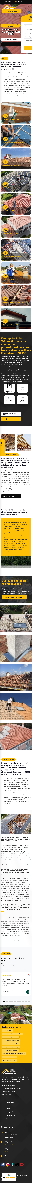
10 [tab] (29, 1001)
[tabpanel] (16, 984)
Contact (8, 1118)
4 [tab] (12, 1001)
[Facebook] (3, 1165)
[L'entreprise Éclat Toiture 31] (9, 6)
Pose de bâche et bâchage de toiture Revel (14, 1053)
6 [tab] (18, 1001)
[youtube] (22, 1165)
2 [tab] (7, 1001)
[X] (17, 1165)
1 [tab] (4, 1001)
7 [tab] (20, 1001)
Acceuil (8, 1108)
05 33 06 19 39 (7, 1)
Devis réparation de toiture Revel (11, 1047)
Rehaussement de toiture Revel (10, 1037)
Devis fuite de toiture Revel (9, 1057)
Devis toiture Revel (7, 1030)
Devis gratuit (9, 1112)
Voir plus (15, 940)
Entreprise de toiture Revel (9, 1060)
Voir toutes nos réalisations (14, 597)
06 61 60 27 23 (19, 1)
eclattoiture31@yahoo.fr (12, 1158)
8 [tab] (23, 1001)
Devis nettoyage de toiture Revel (11, 1043)
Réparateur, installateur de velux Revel (12, 1034)
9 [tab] (26, 1001)
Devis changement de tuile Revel (11, 1040)
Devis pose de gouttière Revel (10, 1050)
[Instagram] (8, 1165)
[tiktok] (12, 1165)
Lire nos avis (9, 1180)
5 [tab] (15, 1001)
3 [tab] (10, 1001)
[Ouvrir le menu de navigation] (29, 6)
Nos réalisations (10, 1115)
